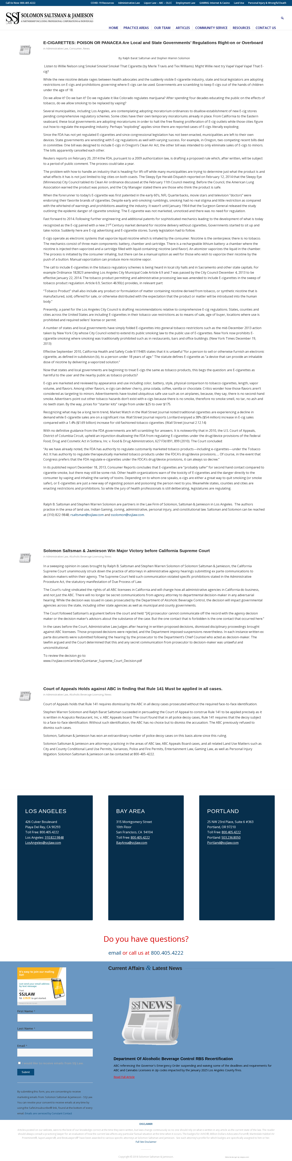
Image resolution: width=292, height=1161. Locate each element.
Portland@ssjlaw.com (223, 842)
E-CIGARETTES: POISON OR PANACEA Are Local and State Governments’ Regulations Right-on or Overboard (153, 42)
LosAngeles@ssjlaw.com (43, 842)
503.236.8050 (231, 837)
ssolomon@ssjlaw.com (127, 515)
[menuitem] (102, 3)
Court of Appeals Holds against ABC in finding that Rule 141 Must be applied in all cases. (132, 688)
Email (22, 1046)
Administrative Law (57, 48)
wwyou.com (244, 1157)
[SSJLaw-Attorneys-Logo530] (50, 18)
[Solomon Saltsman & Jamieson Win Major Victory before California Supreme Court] (25, 557)
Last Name (26, 1028)
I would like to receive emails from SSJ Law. (52, 1063)
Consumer (75, 48)
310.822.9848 (54, 837)
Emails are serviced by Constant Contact (48, 1113)
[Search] (282, 18)
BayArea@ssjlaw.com (131, 842)
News (86, 48)
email (114, 952)
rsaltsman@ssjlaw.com (87, 515)
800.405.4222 (140, 837)
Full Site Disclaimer (146, 1142)
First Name (26, 1011)
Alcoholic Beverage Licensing (86, 556)
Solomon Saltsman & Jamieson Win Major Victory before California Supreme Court (126, 550)
